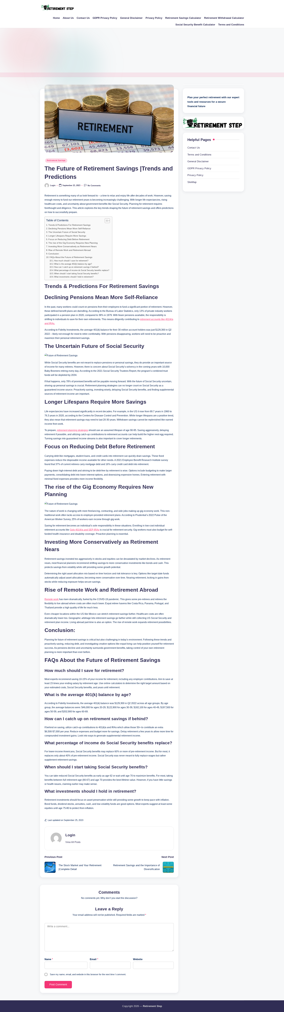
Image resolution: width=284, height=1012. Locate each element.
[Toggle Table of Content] (106, 220)
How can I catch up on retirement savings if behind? (76, 267)
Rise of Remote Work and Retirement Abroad (69, 250)
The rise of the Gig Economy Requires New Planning (73, 243)
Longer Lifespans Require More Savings (67, 236)
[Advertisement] (142, 50)
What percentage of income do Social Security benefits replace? (81, 270)
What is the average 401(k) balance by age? (73, 264)
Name (49, 959)
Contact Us (193, 147)
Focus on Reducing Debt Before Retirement (68, 239)
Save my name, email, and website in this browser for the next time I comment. (88, 974)
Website (137, 959)
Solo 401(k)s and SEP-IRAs (84, 529)
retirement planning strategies (72, 430)
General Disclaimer (198, 161)
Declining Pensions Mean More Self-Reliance (69, 228)
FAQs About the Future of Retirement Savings (71, 257)
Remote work (52, 599)
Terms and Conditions (199, 154)
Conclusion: (53, 253)
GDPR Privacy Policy (199, 168)
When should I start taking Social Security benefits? (76, 273)
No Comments (94, 185)
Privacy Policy (195, 175)
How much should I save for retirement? (71, 261)
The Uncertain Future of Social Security (66, 232)
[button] (72, 842)
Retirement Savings (56, 160)
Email (94, 959)
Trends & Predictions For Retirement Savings (69, 225)
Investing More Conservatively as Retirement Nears (72, 246)
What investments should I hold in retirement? (73, 277)
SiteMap (191, 182)
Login (70, 835)
